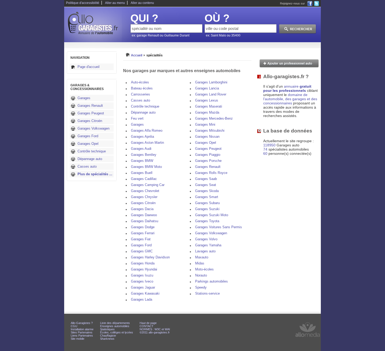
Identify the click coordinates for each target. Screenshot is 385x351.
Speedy (201, 287)
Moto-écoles (204, 269)
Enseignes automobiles (114, 326)
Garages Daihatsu (144, 221)
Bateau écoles (142, 88)
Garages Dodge (143, 227)
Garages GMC (142, 251)
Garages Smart (206, 197)
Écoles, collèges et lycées (116, 332)
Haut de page (148, 323)
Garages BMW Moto (146, 167)
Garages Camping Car (147, 185)
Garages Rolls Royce (211, 173)
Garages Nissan (207, 137)
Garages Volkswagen (93, 128)
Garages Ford (88, 136)
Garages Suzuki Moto (211, 215)
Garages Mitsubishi (209, 130)
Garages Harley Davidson (150, 257)
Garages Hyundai (144, 269)
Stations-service (207, 293)
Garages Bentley (143, 155)
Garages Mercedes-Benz (214, 118)
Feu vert (137, 118)
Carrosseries (140, 94)
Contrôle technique (92, 151)
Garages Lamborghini (211, 82)
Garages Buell (141, 173)
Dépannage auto (90, 159)
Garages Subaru (207, 203)
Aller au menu (115, 3)
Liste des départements (115, 323)
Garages (84, 98)
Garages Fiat (141, 239)
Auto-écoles (140, 82)
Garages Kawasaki (145, 293)
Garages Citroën (90, 121)
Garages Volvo (206, 239)
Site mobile (77, 338)
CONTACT (146, 326)
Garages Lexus (206, 100)
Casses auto (87, 166)
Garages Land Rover (210, 94)
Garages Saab (206, 179)
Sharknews (107, 338)
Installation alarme (82, 329)
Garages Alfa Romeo (146, 130)
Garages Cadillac (144, 179)
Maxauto (201, 257)
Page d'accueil (89, 67)
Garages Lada (141, 299)
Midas (199, 263)
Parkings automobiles (211, 281)
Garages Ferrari (143, 233)
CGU (74, 326)
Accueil (136, 55)
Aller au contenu (142, 3)
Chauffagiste (108, 335)
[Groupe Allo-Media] (308, 338)
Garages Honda (143, 263)
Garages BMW (142, 161)
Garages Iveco (142, 281)
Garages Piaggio (207, 155)
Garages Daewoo (144, 215)
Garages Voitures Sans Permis (218, 227)
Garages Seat (205, 185)
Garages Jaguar (143, 287)
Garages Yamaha (208, 245)
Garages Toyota (207, 221)
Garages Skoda (207, 191)
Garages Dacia (142, 209)
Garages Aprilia (142, 137)
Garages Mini (205, 124)
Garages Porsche (208, 161)
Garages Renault (90, 106)
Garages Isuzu (142, 275)
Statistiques (107, 329)
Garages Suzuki (207, 209)
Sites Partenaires (81, 332)
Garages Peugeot (91, 113)
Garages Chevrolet (145, 191)
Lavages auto (205, 251)
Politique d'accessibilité (82, 3)
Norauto (201, 275)
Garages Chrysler (144, 197)
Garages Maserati (208, 106)
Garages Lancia (207, 88)
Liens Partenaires (82, 335)
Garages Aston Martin (147, 143)
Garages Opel (88, 144)
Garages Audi (141, 149)
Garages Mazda (207, 112)
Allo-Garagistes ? (82, 323)
